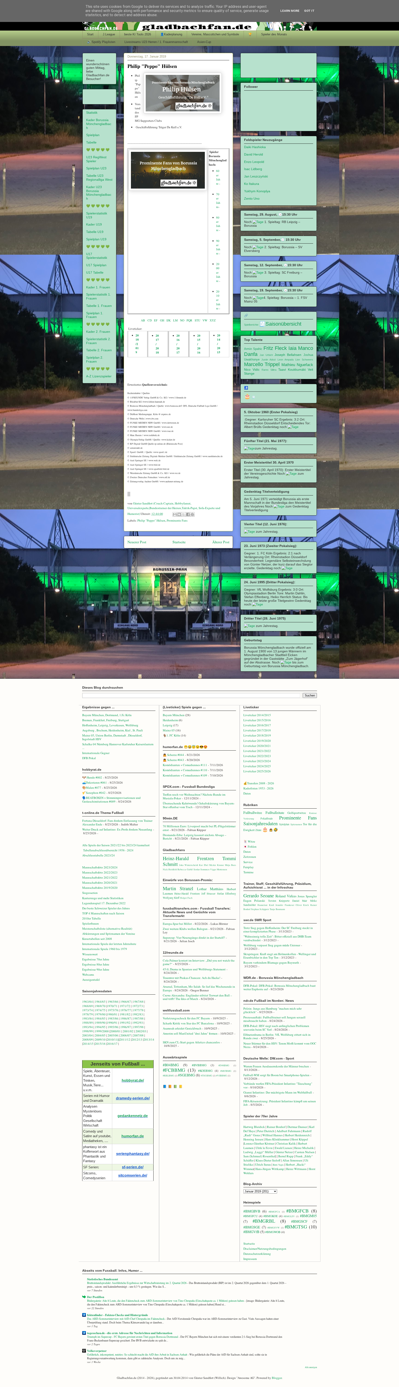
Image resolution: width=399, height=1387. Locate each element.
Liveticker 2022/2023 (257, 756)
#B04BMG (171, 1065)
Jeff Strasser (208, 893)
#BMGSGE (251, 1227)
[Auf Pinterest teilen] (192, 514)
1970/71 (112, 1006)
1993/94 (87, 1027)
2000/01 (115, 1031)
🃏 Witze (249, 841)
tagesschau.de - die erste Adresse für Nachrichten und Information (129, 1333)
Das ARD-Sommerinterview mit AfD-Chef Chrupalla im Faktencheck (126, 1318)
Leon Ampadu (286, 359)
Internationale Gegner (95, 753)
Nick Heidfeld (170, 869)
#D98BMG (223, 1065)
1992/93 (137, 1022)
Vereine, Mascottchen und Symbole (215, 34)
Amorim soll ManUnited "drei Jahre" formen (190, 1033)
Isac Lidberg (253, 169)
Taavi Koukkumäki (292, 369)
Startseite (179, 542)
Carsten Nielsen (304, 1152)
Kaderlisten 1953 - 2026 (258, 788)
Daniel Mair (299, 900)
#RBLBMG (168, 1075)
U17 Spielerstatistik (96, 256)
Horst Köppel (299, 1139)
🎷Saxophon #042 (94, 793)
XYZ (213, 320)
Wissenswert (90, 954)
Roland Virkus (285, 896)
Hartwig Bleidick (254, 1127)
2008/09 (88, 1039)
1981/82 (125, 1014)
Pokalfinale (266, 818)
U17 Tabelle (94, 272)
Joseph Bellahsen (288, 355)
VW (206, 320)
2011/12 (125, 1039)
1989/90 (100, 1022)
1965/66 (113, 1001)
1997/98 (138, 1027)
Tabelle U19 (94, 232)
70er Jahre (218, 200)
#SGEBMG (186, 1075)
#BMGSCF (299, 1221)
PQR (190, 320)
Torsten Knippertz (279, 900)
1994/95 (100, 1027)
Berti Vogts (278, 1164)
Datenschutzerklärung (257, 1254)
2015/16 (100, 1044)
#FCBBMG (174, 1070)
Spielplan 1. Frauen (94, 315)
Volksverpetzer (97, 1350)
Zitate (258, 830)
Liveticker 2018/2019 (257, 735)
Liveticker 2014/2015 (257, 715)
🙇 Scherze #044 (173, 755)
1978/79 (87, 1014)
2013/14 (149, 1039)
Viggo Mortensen (218, 869)
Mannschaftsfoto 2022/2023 (100, 872)
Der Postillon (95, 1297)
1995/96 (113, 1027)
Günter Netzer (284, 1152)
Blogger (277, 1378)
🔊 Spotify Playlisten (101, 42)
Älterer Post (220, 542)
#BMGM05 (308, 1215)
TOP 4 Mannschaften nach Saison (103, 913)
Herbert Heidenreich (297, 1135)
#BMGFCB (297, 1210)
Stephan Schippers (260, 909)
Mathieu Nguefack (297, 365)
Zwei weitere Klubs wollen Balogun (185, 929)
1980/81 (112, 1014)
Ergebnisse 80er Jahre (95, 964)
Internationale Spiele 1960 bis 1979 (104, 949)
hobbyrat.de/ (133, 1080)
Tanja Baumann (277, 909)
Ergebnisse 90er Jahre (95, 969)
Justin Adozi (268, 359)
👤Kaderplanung (171, 34)
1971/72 (125, 1006)
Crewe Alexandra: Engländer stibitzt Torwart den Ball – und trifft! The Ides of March (197, 997)
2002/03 (141, 1031)
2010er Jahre (218, 299)
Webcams (88, 974)
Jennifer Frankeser (284, 905)
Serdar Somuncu (201, 869)
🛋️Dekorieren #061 (94, 782)
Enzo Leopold (254, 162)
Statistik (91, 112)
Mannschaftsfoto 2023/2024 (100, 867)
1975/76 (113, 1010)
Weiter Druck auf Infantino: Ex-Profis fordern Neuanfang (117, 829)
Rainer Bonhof (276, 1127)
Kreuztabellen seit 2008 (97, 939)
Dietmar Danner (297, 1127)
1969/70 (100, 1006)
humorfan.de (132, 1136)
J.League (109, 34)
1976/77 (126, 1010)
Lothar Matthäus (210, 888)
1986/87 (125, 1018)
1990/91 (112, 1022)
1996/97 (125, 1027)
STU (197, 320)
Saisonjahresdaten (260, 823)
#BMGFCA (274, 1211)
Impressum (250, 1259)
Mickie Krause (216, 865)
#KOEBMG (205, 1071)
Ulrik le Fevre (264, 1148)
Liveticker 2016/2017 (257, 725)
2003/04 (87, 1035)
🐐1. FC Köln (171, 735)
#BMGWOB (273, 1232)
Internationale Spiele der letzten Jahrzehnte (109, 944)
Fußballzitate (275, 812)
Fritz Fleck (275, 348)
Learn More (289, 10)
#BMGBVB (251, 1211)
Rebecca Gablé (185, 869)
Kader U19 (94, 224)
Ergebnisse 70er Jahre (95, 959)
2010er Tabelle (91, 918)
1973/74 (87, 1010)
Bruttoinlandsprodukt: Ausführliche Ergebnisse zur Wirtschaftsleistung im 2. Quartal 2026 (137, 1283)
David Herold (253, 154)
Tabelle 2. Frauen (99, 350)
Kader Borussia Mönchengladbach (98, 124)
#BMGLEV (289, 1216)
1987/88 (138, 1018)
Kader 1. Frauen (98, 287)
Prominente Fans (177, 520)
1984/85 (100, 1018)
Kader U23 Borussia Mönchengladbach (98, 192)
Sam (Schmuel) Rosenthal (259, 1156)
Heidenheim (170, 720)
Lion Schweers (304, 359)
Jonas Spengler (307, 896)
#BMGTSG (296, 1226)
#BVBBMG (199, 1065)
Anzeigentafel (91, 980)
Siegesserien (90, 893)
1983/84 (87, 1018)
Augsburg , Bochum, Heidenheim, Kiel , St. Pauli (112, 730)
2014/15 (88, 1044)
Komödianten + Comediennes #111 (185, 765)
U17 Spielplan (96, 265)
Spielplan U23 (96, 168)
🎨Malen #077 (91, 787)
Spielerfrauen (90, 923)
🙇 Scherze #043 (173, 760)
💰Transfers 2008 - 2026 (258, 783)
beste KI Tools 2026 (137, 34)
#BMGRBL (264, 1221)
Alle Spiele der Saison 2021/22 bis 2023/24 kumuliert (116, 845)
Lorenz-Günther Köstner (259, 1143)
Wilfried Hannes (272, 1135)
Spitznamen (296, 824)
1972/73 (137, 1006)
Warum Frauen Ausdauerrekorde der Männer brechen (276, 1066)
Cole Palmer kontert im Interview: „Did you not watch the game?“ (199, 962)
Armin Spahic (253, 349)
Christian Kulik (286, 1143)
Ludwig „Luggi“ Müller (258, 1152)
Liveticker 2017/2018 (257, 730)
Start (90, 34)
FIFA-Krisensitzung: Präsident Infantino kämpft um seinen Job (279, 1103)
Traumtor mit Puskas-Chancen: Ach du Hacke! (191, 978)
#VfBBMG (221, 1075)
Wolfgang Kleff (171, 897)
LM (175, 320)
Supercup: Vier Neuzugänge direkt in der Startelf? (194, 937)
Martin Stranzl (178, 888)
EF (155, 320)
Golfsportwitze (296, 813)
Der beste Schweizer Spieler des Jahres (106, 908)
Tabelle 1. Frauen (99, 306)
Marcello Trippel (262, 364)
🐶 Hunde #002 (92, 777)
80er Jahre (218, 223)
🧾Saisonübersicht (280, 324)
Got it (309, 10)
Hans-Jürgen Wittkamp (269, 1169)
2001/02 (128, 1031)
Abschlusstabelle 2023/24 (98, 855)
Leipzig (167, 725)
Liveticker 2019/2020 (257, 741)
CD (150, 320)
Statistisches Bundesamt (102, 1279)
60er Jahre (218, 177)
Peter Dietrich (265, 1131)
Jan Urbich (266, 355)
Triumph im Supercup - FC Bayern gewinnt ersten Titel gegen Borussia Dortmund (133, 1336)
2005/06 (113, 1035)
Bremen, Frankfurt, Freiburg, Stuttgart (105, 720)
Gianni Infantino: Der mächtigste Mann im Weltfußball (277, 1092)
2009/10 (100, 1039)
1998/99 (87, 1031)
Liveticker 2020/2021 (257, 746)
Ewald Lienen (283, 1148)
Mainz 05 (169, 730)
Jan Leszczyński (256, 176)
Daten (247, 793)
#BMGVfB (251, 1231)
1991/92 (125, 1022)
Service (248, 862)
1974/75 (100, 1010)
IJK (168, 320)
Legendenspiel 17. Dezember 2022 (104, 903)
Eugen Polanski (254, 900)
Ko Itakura (251, 184)
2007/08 (138, 1035)
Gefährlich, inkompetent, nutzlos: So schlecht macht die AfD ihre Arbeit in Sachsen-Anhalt (137, 1354)
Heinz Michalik (304, 1148)
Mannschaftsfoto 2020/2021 (100, 882)
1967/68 (138, 1001)
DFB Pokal (89, 758)
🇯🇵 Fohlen (250, 846)
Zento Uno (252, 198)
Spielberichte (251, 324)
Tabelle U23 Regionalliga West (99, 177)
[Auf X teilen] (183, 514)
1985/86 (113, 1018)
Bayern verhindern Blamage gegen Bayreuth (271, 962)
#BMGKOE (270, 1216)
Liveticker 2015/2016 (257, 720)
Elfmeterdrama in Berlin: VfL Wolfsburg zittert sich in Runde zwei (277, 1036)
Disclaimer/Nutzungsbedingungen (264, 1248)
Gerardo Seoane (258, 895)
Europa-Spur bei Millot (177, 924)
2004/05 (100, 1035)
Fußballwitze (252, 812)
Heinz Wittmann (296, 1169)
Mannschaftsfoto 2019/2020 (100, 888)
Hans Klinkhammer (277, 1139)
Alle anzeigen (311, 1367)
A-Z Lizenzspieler (99, 376)
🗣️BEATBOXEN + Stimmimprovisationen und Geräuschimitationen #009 (111, 799)
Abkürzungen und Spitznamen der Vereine (108, 934)
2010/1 (111, 1039)
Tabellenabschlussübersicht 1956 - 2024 (108, 850)
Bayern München (173, 715)
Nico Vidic (252, 369)
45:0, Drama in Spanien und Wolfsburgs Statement (194, 969)
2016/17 (112, 1044)
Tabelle (91, 142)
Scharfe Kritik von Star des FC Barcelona (188, 1023)
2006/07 (125, 1035)
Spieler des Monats (274, 34)
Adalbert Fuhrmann (288, 1131)
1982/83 (138, 1014)
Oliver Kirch (302, 905)
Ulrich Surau (263, 1164)
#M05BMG (225, 1070)
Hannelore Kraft (265, 905)
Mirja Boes (230, 865)
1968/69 (88, 1006)
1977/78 (138, 1010)
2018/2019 (137, 343)
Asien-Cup (204, 42)
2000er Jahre (218, 272)
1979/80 (100, 1014)
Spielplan (93, 135)
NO (183, 320)
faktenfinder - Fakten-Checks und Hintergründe (117, 1315)
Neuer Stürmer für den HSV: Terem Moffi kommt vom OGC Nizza (279, 1045)
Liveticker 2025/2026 (257, 771)
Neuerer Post (136, 542)
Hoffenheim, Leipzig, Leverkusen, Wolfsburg (110, 725)
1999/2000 (102, 1031)
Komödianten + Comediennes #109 (185, 775)
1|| (117, 1039)
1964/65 (100, 1001)
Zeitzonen (249, 857)
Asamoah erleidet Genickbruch (182, 1028)
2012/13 (137, 1039)
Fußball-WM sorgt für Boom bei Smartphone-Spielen (276, 1075)
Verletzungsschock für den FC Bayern (186, 1018)
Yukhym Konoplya (257, 191)
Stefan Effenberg (226, 893)
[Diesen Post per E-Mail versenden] (174, 514)
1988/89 (87, 1022)
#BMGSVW (273, 1227)
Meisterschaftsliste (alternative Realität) (107, 928)
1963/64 (88, 1001)
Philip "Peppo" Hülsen (151, 520)
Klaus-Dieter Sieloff (268, 1160)
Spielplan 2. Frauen (94, 359)
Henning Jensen (253, 1139)
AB (143, 320)
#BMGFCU (250, 1216)
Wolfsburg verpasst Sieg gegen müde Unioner (271, 945)
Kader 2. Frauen (98, 331)
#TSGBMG (206, 1075)
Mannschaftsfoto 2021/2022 (100, 877)
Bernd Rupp (285, 1156)
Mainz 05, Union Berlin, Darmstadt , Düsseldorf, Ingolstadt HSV (112, 737)
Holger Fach (186, 897)
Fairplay (248, 867)
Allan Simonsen (292, 1160)
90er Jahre (218, 247)
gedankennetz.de (133, 1116)
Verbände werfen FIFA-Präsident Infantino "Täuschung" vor (277, 1085)
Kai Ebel (203, 865)
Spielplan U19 (96, 239)
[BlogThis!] (179, 514)
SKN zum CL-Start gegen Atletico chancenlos (191, 1042)
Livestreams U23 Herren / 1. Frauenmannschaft (156, 42)
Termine (248, 872)
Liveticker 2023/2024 (257, 761)
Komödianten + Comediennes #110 (185, 770)
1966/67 (125, 1001)
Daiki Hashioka (255, 147)
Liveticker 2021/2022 (257, 751)
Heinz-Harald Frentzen (188, 858)
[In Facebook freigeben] (188, 514)
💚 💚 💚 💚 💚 (97, 150)
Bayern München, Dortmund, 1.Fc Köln (107, 715)
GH (162, 320)
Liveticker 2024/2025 (257, 766)
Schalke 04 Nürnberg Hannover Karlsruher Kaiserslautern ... (118, 746)
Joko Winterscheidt (188, 865)
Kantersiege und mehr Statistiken (103, 898)
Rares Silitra (269, 369)
